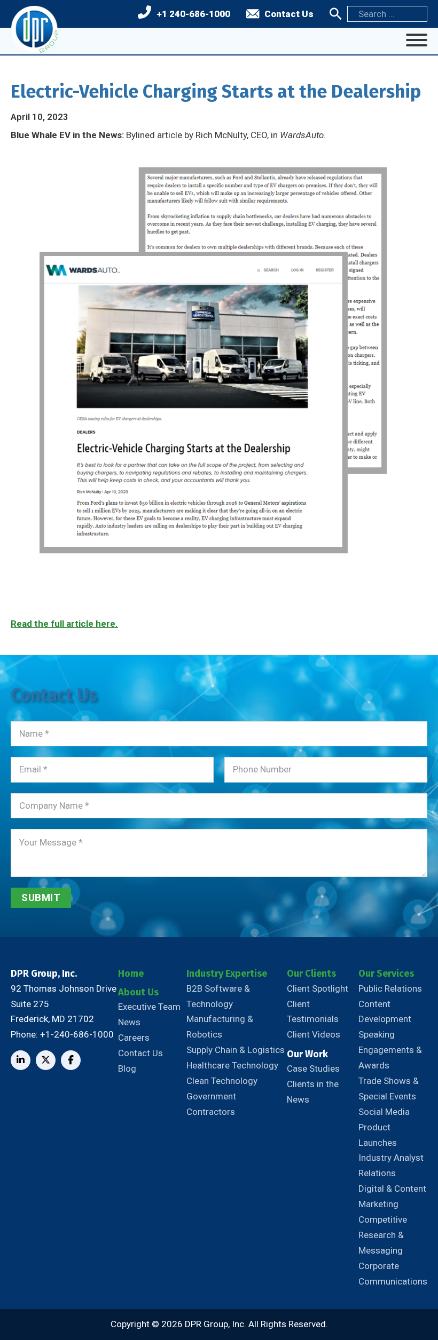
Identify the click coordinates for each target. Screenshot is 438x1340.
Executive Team (149, 1006)
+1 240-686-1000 (193, 14)
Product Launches (377, 1135)
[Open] (416, 40)
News (129, 1022)
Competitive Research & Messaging (382, 1235)
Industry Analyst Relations (391, 1165)
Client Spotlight (317, 988)
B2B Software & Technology (218, 996)
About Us (138, 992)
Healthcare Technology (232, 1065)
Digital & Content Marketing (392, 1196)
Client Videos (313, 1034)
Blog (127, 1068)
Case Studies (313, 1068)
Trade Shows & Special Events (388, 1088)
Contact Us (289, 14)
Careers (134, 1037)
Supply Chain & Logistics (235, 1049)
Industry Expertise (226, 973)
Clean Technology (221, 1080)
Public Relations (390, 988)
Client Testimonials (313, 1012)
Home (131, 973)
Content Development (384, 1012)
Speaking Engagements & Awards (390, 1050)
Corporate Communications (392, 1274)
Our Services (386, 973)
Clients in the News (313, 1092)
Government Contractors (211, 1104)
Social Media (384, 1111)
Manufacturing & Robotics (219, 1027)
